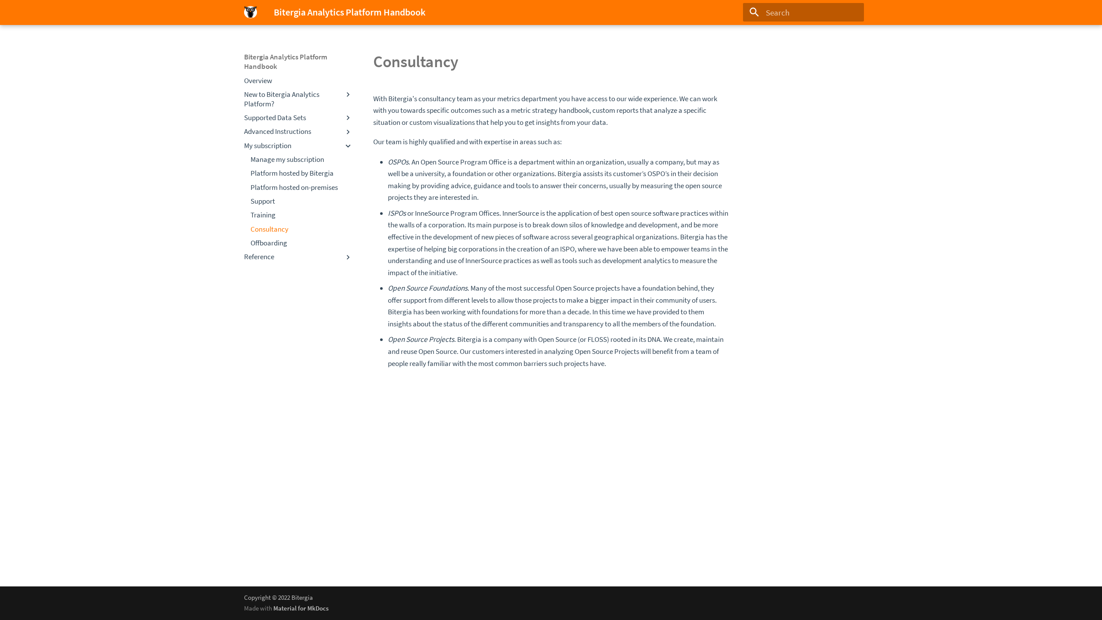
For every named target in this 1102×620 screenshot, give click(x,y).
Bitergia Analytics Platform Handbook (285, 62)
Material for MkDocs (300, 608)
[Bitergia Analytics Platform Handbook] (250, 12)
